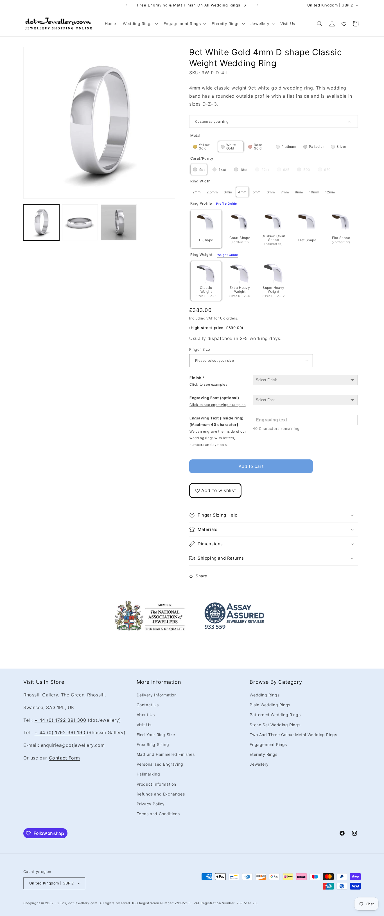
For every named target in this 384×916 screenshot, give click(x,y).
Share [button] (201, 575)
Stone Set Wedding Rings (275, 724)
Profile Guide (226, 203)
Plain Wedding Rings (270, 704)
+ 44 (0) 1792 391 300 (60, 720)
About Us (146, 714)
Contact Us (148, 704)
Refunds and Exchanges (161, 794)
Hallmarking (148, 774)
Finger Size (199, 349)
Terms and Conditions (158, 813)
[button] (139, 24)
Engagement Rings (268, 744)
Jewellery (259, 764)
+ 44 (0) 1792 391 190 (60, 732)
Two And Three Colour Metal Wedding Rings (293, 734)
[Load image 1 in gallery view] (41, 222)
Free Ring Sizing (153, 744)
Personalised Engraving (160, 764)
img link (150, 604)
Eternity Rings (263, 754)
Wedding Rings (264, 694)
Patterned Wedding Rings (275, 714)
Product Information (156, 784)
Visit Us (144, 724)
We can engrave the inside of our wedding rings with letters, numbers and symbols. (217, 438)
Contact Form (64, 758)
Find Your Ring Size (156, 734)
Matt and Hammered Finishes (166, 754)
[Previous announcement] (126, 5)
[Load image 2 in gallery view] (80, 222)
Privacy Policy (151, 803)
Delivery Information (157, 694)
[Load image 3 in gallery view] (119, 222)
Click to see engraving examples (217, 405)
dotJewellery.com (83, 903)
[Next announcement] (257, 5)
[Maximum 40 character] (217, 431)
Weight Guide (227, 255)
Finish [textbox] (208, 381)
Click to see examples (208, 384)
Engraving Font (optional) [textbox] (217, 401)
